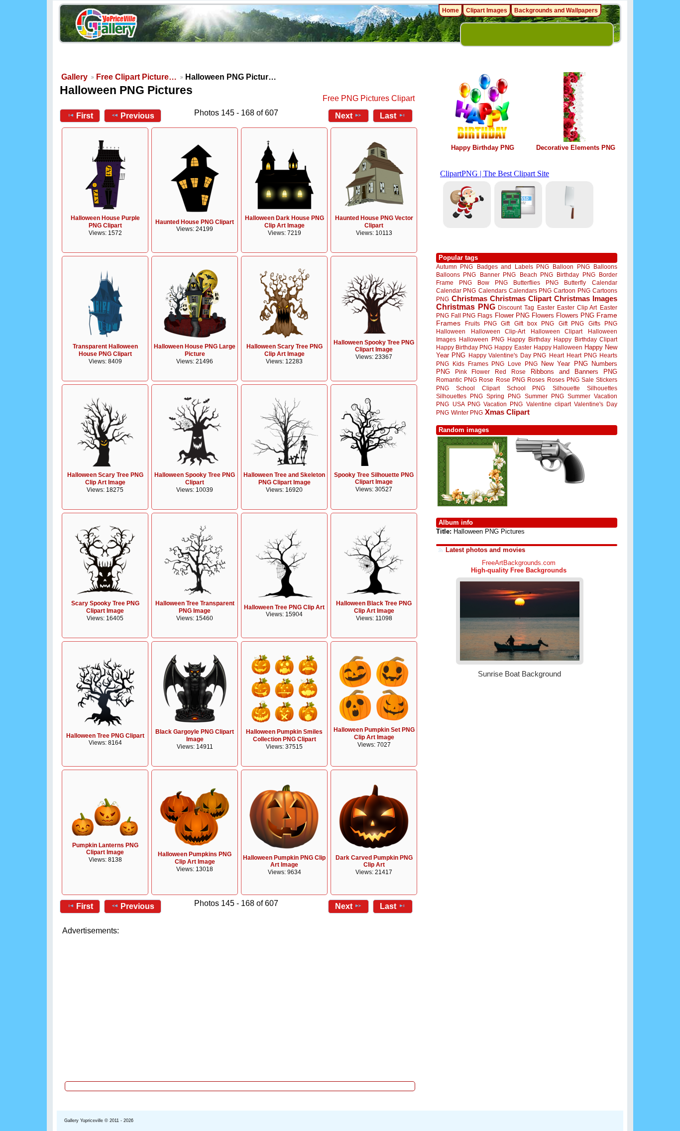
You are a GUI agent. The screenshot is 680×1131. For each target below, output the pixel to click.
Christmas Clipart (521, 298)
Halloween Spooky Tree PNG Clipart (194, 478)
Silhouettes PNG (459, 396)
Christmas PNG (465, 307)
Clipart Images (486, 10)
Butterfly (575, 282)
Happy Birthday (528, 339)
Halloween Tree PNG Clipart (105, 735)
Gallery (74, 77)
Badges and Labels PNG (513, 266)
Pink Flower (472, 371)
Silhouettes (602, 388)
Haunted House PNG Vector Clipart (374, 222)
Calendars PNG (530, 290)
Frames (448, 323)
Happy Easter (512, 347)
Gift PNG (571, 323)
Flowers (543, 315)
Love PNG (522, 363)
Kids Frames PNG (478, 363)
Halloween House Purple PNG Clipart (105, 222)
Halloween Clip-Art (498, 331)
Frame (606, 315)
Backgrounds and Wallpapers (556, 10)
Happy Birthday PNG (482, 147)
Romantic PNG (456, 379)
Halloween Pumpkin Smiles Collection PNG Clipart (284, 735)
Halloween (450, 331)
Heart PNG (581, 355)
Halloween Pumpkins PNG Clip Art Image (194, 858)
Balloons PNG (456, 274)
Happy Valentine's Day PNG (507, 355)
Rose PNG (510, 379)
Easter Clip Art (577, 307)
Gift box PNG (534, 323)
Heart (556, 355)
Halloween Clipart (557, 331)
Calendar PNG (456, 290)
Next (343, 116)
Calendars (492, 290)
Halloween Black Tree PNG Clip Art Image (374, 607)
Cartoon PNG (572, 290)
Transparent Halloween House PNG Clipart (105, 350)
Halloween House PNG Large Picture (194, 350)
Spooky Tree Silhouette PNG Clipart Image (374, 478)
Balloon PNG (571, 266)
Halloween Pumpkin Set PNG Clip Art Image (374, 733)
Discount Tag (516, 307)
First (84, 116)
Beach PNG (536, 274)
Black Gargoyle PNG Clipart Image (194, 735)
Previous (137, 116)
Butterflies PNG (536, 282)
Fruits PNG (481, 323)
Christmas (469, 298)
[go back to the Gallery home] (106, 25)
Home (450, 10)
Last (388, 116)
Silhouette (566, 388)
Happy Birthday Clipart (585, 339)
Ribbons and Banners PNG (574, 371)
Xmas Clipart (507, 412)
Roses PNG (563, 379)
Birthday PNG (576, 274)
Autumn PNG (454, 266)
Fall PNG (463, 315)
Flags (484, 315)
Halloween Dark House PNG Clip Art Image (284, 222)
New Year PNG (564, 363)
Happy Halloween (558, 347)
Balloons (605, 266)
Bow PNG (492, 282)
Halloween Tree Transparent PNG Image (194, 607)
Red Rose (510, 371)
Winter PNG (467, 412)
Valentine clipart (548, 404)
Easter (546, 307)
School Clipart (477, 388)
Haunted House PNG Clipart (194, 222)
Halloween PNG (481, 339)
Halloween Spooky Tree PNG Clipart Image (374, 346)
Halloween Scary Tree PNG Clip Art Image (284, 350)
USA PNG (466, 404)
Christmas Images (585, 298)
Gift (505, 323)
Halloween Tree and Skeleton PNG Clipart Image (284, 478)
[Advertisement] (240, 1005)
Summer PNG (544, 396)
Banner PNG (498, 274)
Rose (486, 379)
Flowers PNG (575, 315)
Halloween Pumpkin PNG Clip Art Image (284, 861)
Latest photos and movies (485, 550)
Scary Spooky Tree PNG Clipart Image (105, 607)
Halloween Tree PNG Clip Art (284, 607)
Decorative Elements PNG (575, 147)
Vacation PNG (503, 404)
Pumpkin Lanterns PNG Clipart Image (105, 849)
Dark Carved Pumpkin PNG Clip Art (374, 861)
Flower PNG (512, 315)
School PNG (526, 388)
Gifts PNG (602, 323)
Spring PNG (503, 396)
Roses (536, 379)
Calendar (604, 282)
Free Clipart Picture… (136, 77)
